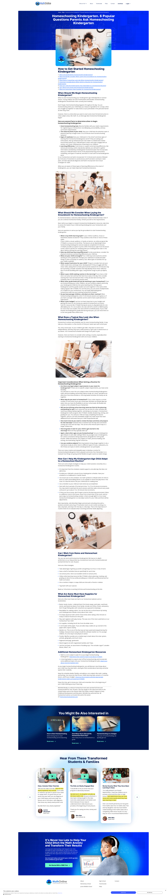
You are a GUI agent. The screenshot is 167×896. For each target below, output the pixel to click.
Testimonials (99, 3)
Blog (63, 12)
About (91, 3)
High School (102, 881)
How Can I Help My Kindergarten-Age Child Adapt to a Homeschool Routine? (82, 86)
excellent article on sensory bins (87, 574)
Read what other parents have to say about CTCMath (85, 657)
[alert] (83, 892)
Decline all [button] (149, 892)
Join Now (120, 3)
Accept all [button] (123, 892)
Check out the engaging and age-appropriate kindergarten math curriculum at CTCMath (80, 678)
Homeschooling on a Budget (107, 734)
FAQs (106, 3)
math (74, 116)
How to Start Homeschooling (57, 734)
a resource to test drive (75, 243)
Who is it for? (82, 3)
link (101, 589)
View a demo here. (77, 312)
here (63, 560)
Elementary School (85, 884)
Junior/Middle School (86, 886)
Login (127, 3)
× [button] (165, 890)
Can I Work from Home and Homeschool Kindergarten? (76, 87)
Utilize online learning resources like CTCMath (73, 576)
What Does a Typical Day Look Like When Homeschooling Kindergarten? (81, 80)
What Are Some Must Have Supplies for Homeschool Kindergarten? (80, 89)
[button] (30, 797)
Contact (113, 3)
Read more (50, 741)
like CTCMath (83, 413)
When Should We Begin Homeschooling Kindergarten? (76, 75)
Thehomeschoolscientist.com (69, 697)
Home (59, 12)
